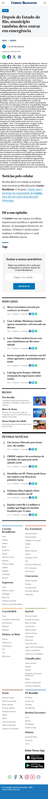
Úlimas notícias (30, 630)
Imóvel (29, 611)
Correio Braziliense (8, 530)
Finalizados (29, 594)
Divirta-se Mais (11, 634)
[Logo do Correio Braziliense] (24, 3)
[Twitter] (14, 58)
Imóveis (28, 667)
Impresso (7, 582)
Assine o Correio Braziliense (12, 604)
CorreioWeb (9, 611)
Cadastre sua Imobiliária (34, 654)
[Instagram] (27, 777)
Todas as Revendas (9, 725)
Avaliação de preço (9, 711)
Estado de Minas (31, 737)
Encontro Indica (30, 728)
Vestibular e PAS (31, 558)
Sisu (26, 561)
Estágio (28, 544)
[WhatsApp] (4, 58)
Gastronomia (7, 623)
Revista (28, 721)
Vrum (5, 693)
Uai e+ (27, 744)
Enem (27, 547)
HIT (3, 649)
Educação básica (31, 533)
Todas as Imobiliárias (32, 650)
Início (4, 40)
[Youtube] (32, 777)
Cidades (5, 540)
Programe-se (7, 642)
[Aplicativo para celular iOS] (34, 757)
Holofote (5, 571)
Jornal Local (29, 701)
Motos (4, 718)
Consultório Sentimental (11, 619)
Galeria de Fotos (31, 643)
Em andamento (30, 588)
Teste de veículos (8, 708)
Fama (4, 616)
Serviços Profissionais (33, 682)
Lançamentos (30, 626)
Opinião (5, 567)
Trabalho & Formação (33, 540)
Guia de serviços (31, 633)
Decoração (29, 640)
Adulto (27, 679)
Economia (5, 550)
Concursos (31, 576)
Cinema (5, 639)
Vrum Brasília (30, 708)
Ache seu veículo (8, 698)
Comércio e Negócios (33, 686)
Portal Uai (28, 740)
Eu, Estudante (33, 528)
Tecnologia (6, 574)
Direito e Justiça (8, 591)
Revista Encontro (35, 712)
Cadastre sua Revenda (10, 729)
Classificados (33, 658)
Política (4, 543)
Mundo (4, 554)
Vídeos (4, 715)
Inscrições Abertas (32, 591)
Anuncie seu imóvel (32, 619)
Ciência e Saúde (8, 564)
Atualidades (29, 724)
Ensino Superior (30, 537)
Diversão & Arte (8, 557)
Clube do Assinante (9, 601)
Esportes (5, 561)
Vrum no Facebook (9, 722)
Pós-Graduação (30, 568)
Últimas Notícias (31, 551)
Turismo (5, 578)
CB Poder (28, 705)
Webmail (5, 630)
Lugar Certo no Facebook (34, 647)
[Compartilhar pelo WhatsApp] (36, 314)
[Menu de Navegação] (3, 3)
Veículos (28, 670)
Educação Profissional (33, 564)
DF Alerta (28, 698)
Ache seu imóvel (31, 616)
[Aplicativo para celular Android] (34, 766)
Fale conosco (29, 571)
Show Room (29, 637)
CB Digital (5, 594)
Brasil (4, 547)
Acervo (13, 40)
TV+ (3, 653)
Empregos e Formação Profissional (33, 674)
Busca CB (5, 597)
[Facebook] (9, 58)
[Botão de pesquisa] (44, 3)
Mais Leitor (6, 656)
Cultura (28, 554)
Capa (4, 536)
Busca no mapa (30, 623)
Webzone (5, 626)
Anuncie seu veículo (9, 701)
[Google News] (19, 58)
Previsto (28, 584)
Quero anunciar (30, 663)
